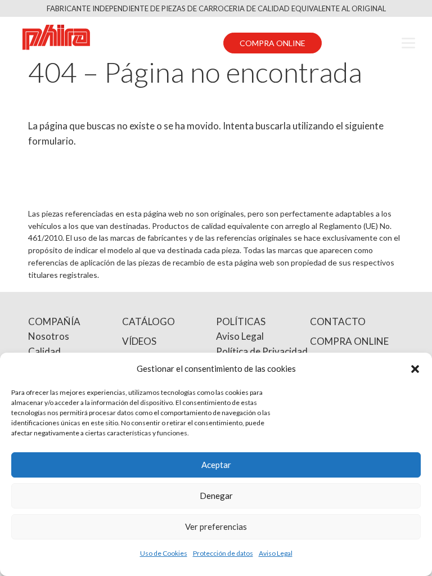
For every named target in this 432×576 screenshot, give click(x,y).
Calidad (44, 351)
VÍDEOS (139, 341)
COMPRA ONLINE (272, 43)
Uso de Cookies (163, 553)
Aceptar (216, 465)
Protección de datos (223, 553)
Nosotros (48, 336)
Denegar (216, 495)
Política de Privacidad (262, 351)
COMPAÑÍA (54, 321)
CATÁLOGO (148, 321)
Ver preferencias (216, 526)
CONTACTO (338, 321)
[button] (415, 369)
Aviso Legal (275, 553)
